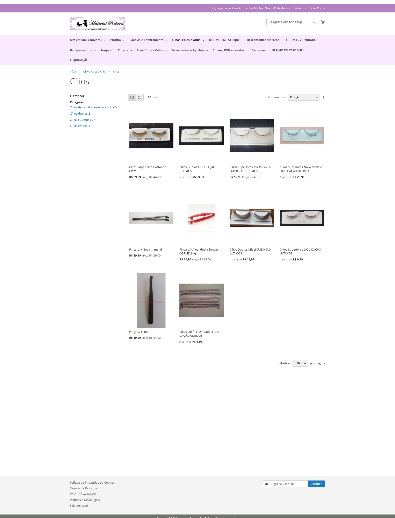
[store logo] (97, 23)
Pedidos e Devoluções (85, 500)
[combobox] (292, 22)
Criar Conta (317, 8)
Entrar (297, 8)
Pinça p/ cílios (138, 332)
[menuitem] (86, 40)
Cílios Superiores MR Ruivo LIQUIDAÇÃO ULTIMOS (250, 169)
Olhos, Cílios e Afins (94, 71)
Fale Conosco (79, 505)
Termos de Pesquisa (84, 488)
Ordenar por (277, 97)
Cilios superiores (81, 120)
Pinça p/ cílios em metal (145, 249)
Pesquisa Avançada (83, 494)
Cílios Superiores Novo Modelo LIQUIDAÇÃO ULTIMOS (301, 169)
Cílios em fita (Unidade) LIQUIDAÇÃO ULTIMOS (200, 334)
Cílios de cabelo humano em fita (92, 107)
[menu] (197, 50)
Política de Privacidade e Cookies (92, 482)
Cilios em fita (79, 126)
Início (73, 71)
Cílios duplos (79, 113)
